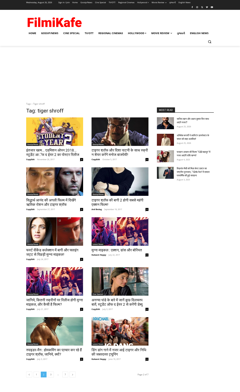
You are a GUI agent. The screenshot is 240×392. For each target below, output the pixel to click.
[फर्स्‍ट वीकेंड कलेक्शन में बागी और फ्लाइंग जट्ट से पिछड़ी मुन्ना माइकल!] (54, 231)
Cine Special (98, 294)
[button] (209, 41)
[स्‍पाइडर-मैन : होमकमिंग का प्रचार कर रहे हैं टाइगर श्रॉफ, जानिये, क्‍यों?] (54, 331)
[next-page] (73, 374)
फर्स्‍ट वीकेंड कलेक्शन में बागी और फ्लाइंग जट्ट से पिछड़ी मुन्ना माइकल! (52, 252)
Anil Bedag (97, 209)
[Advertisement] (120, 72)
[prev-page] (29, 374)
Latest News (98, 244)
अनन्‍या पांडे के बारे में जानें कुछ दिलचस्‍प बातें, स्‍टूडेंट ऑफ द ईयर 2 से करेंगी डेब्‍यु (117, 302)
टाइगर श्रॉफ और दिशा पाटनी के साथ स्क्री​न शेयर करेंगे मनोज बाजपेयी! (120, 152)
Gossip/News (32, 144)
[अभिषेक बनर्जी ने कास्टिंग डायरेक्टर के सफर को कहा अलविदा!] (165, 140)
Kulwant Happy (99, 254)
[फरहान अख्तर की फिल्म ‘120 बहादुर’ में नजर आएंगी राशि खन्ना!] (165, 156)
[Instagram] (197, 7)
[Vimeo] (207, 7)
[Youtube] (212, 7)
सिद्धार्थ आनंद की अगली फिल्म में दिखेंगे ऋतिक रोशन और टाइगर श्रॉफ (51, 202)
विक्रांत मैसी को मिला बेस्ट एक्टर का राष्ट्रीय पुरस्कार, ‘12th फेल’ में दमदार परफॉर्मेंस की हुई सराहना (193, 172)
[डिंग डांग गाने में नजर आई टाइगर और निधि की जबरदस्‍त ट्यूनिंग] (120, 331)
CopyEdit (30, 159)
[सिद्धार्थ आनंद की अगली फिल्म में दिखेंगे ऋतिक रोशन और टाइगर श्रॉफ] (54, 181)
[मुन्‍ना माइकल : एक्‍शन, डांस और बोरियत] (120, 231)
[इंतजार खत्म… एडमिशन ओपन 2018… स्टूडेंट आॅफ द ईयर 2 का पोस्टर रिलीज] (54, 131)
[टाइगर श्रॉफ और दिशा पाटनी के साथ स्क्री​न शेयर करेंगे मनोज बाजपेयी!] (120, 131)
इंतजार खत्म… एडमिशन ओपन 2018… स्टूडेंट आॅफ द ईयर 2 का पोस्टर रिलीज (52, 152)
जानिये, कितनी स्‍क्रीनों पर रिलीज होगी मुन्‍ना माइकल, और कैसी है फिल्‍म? (54, 302)
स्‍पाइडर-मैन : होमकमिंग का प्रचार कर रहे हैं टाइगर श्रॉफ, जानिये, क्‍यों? (54, 352)
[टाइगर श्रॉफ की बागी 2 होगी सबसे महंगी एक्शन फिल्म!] (120, 181)
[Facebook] (192, 7)
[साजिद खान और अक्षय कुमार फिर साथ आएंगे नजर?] (165, 123)
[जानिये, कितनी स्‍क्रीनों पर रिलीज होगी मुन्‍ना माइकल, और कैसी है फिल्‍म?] (54, 281)
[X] (202, 7)
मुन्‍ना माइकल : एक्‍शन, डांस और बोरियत (117, 250)
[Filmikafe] (54, 21)
